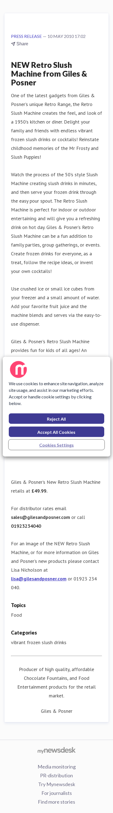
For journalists (56, 793)
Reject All (56, 418)
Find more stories (56, 802)
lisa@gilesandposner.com (38, 578)
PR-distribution (56, 775)
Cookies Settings (56, 444)
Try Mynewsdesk (56, 784)
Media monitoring (57, 767)
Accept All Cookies (56, 431)
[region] (56, 406)
